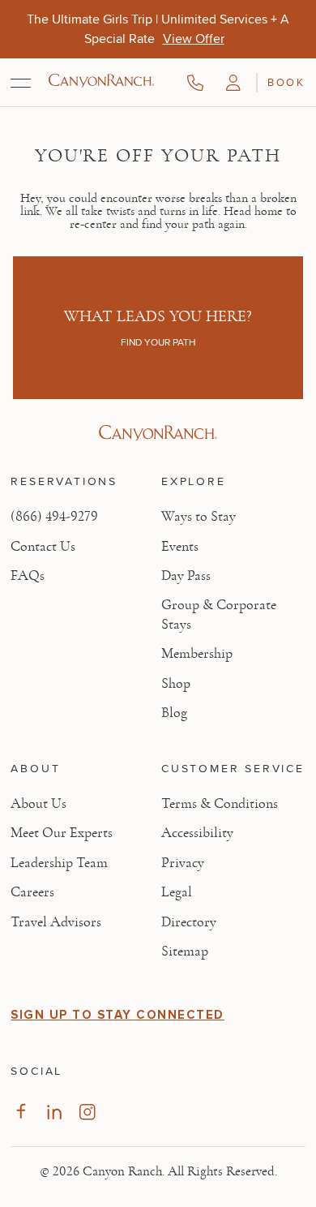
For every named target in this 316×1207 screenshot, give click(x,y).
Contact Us (43, 546)
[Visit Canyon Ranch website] (158, 433)
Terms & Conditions (219, 804)
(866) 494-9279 (54, 516)
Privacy (182, 863)
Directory (188, 922)
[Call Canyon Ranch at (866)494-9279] (195, 82)
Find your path (158, 342)
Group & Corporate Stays (218, 614)
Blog (174, 713)
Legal (176, 892)
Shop (175, 684)
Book (286, 82)
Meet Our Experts (62, 833)
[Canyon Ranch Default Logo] (101, 82)
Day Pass (186, 576)
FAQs (28, 576)
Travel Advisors (56, 922)
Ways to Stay (198, 516)
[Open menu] (20, 83)
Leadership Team (59, 863)
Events (180, 546)
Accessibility (197, 833)
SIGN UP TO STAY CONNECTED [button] (117, 1014)
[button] (233, 82)
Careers (32, 892)
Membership (197, 653)
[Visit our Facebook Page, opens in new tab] (21, 1112)
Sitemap (184, 951)
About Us (38, 804)
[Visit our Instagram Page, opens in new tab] (87, 1112)
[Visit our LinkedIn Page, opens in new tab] (54, 1112)
